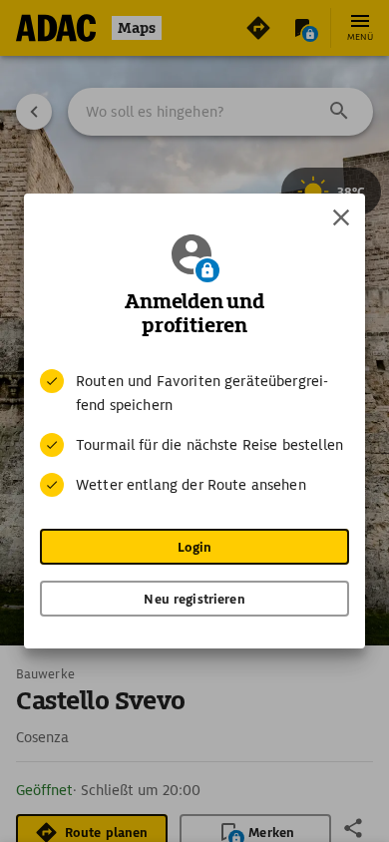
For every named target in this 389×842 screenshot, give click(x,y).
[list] (194, 433)
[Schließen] (341, 217)
